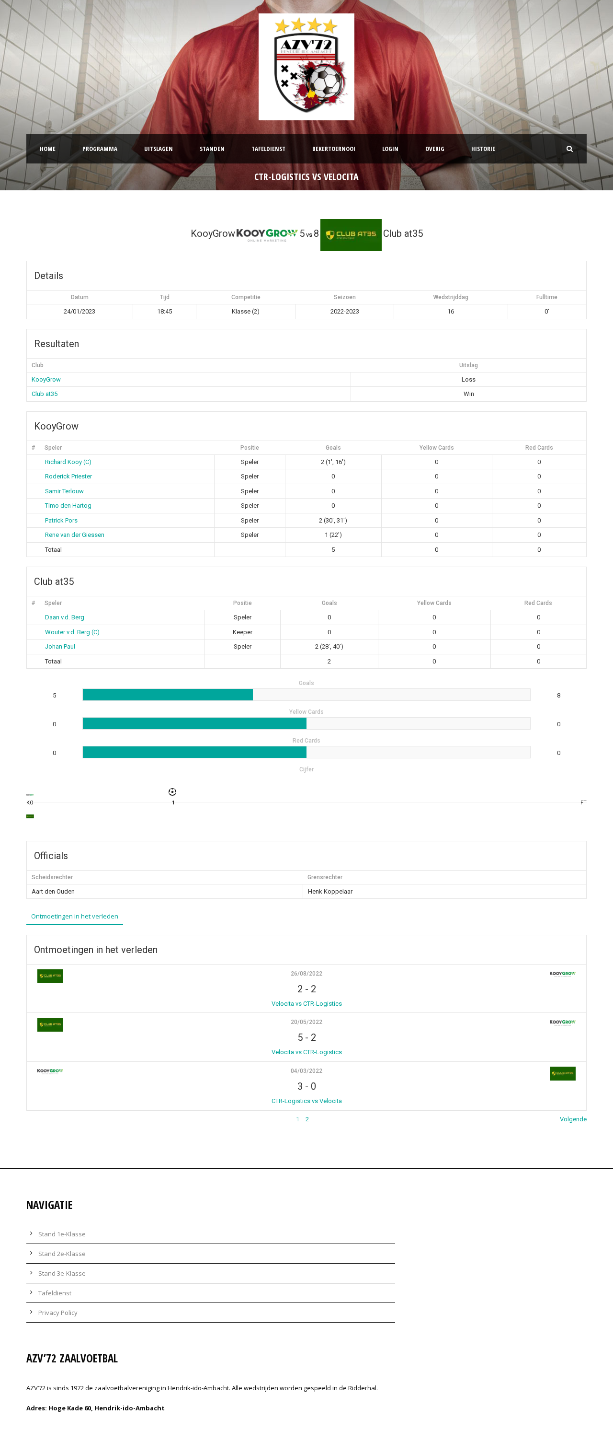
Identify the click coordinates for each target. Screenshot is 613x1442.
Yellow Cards (437, 447)
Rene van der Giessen (74, 534)
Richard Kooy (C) (68, 461)
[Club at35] (30, 816)
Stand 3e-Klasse (62, 1273)
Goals (333, 447)
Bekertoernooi (333, 148)
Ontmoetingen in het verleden (74, 916)
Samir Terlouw (64, 491)
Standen (212, 148)
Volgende (573, 1119)
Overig (434, 148)
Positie (249, 447)
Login (390, 148)
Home (48, 148)
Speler (53, 447)
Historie (483, 148)
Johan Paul (60, 646)
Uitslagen (158, 148)
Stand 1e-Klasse (62, 1234)
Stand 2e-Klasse (62, 1253)
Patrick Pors (61, 520)
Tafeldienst (268, 148)
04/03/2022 (306, 1071)
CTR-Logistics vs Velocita (307, 1101)
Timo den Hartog (68, 505)
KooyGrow (46, 379)
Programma (99, 148)
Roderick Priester (68, 476)
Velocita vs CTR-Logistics (307, 1003)
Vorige (35, 1119)
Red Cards (539, 447)
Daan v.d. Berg (64, 617)
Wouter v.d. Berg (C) (72, 632)
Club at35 (44, 393)
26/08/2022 (306, 973)
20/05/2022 (306, 1022)
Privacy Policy (58, 1312)
